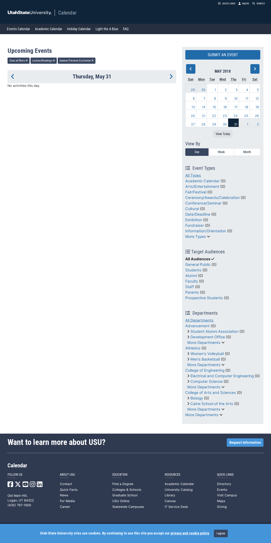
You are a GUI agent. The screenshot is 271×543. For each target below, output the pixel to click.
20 (193, 116)
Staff (189, 287)
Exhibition (193, 220)
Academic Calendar (48, 29)
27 (193, 124)
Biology (196, 398)
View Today (223, 134)
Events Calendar (18, 29)
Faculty (191, 281)
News (64, 495)
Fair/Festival (195, 192)
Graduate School (124, 495)
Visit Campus (227, 495)
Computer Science (206, 381)
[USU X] (18, 485)
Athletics (192, 348)
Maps (221, 501)
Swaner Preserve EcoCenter (75, 60)
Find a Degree (122, 484)
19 (257, 107)
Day (197, 152)
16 (225, 107)
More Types (195, 236)
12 (257, 98)
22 (214, 116)
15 (214, 107)
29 (193, 90)
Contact (66, 484)
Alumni (191, 275)
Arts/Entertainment (202, 186)
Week (221, 152)
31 (235, 124)
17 (235, 107)
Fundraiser (194, 225)
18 (246, 107)
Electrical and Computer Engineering (222, 376)
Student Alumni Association (214, 331)
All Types (193, 175)
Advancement (197, 326)
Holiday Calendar (79, 29)
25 (246, 116)
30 (203, 90)
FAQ (126, 29)
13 (193, 107)
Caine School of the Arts (211, 403)
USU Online (120, 501)
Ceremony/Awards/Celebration (212, 197)
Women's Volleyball (207, 353)
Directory (224, 484)
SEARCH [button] (261, 3)
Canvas (170, 501)
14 (203, 107)
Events (222, 490)
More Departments (203, 342)
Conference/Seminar (203, 203)
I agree (220, 533)
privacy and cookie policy (190, 533)
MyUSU (245, 3)
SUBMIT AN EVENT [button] (223, 54)
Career (65, 507)
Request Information (245, 442)
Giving (222, 507)
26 (257, 116)
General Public (197, 264)
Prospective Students (204, 298)
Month (247, 152)
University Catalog (179, 490)
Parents (192, 292)
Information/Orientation (205, 231)
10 (235, 98)
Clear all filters (17, 60)
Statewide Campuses (128, 507)
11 (246, 98)
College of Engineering (204, 370)
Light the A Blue (107, 29)
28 (203, 124)
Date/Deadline (197, 214)
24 (235, 116)
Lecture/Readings (42, 60)
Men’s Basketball (205, 359)
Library (170, 495)
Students (193, 270)
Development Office (207, 337)
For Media (67, 501)
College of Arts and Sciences (210, 392)
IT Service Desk (176, 507)
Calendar (67, 13)
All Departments (199, 320)
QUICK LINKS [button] (228, 3)
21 (203, 116)
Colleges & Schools (126, 490)
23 (225, 116)
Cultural (192, 208)
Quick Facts (69, 490)
